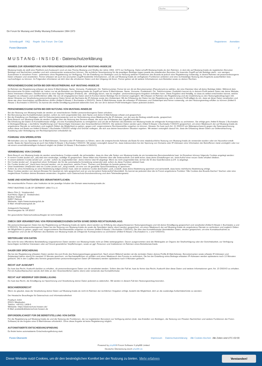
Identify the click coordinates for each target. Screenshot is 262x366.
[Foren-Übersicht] (101, 18)
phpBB (113, 345)
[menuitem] (27, 41)
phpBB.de (138, 349)
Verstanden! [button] (239, 358)
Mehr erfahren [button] (149, 358)
